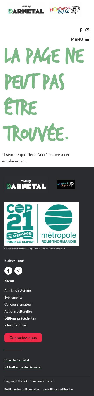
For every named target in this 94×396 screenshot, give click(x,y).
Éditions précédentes (20, 318)
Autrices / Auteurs (18, 290)
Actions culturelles (18, 311)
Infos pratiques (15, 325)
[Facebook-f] (81, 30)
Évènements (13, 297)
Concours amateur (18, 304)
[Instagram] (87, 30)
